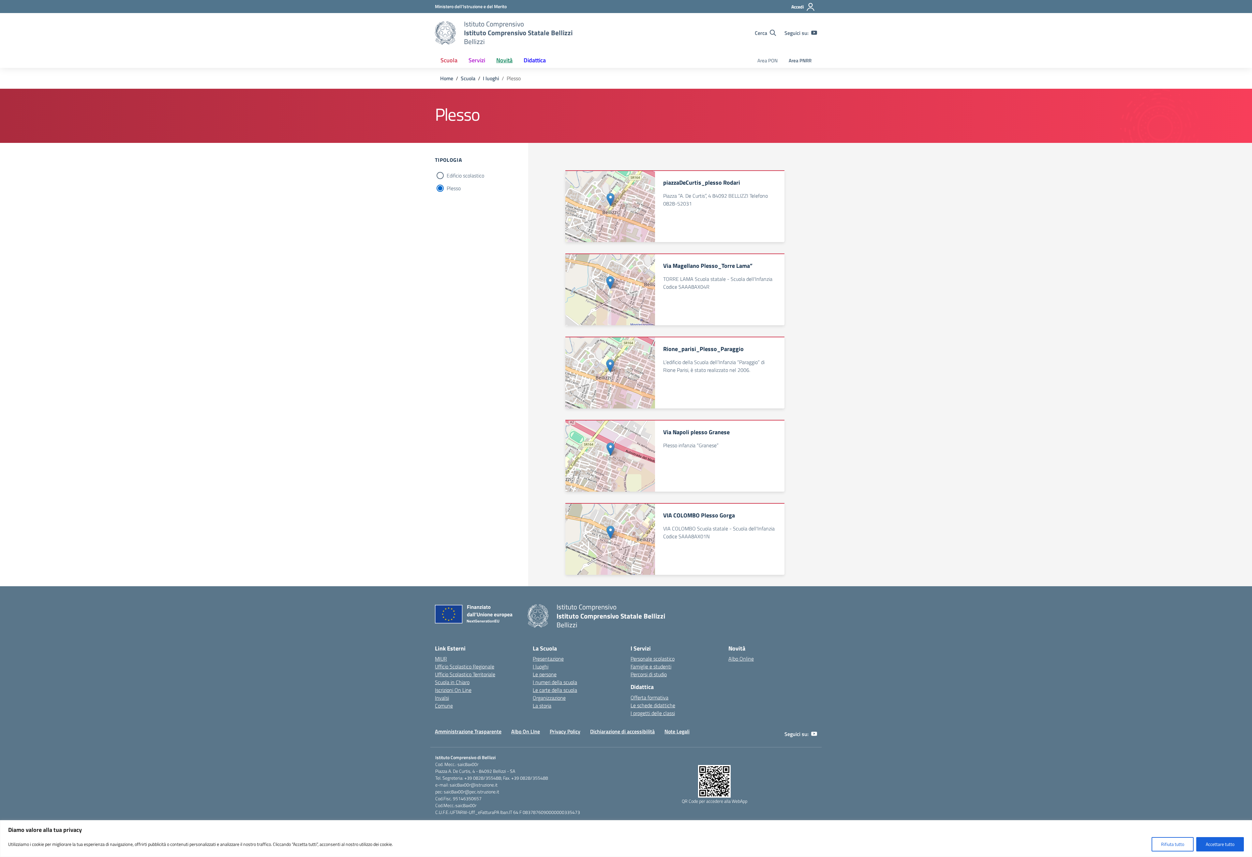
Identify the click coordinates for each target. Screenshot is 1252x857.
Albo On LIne (525, 731)
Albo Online (741, 659)
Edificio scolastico (465, 175)
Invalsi (442, 698)
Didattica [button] (535, 60)
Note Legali (677, 731)
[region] (626, 838)
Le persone (545, 674)
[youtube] (814, 33)
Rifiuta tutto (1172, 844)
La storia (542, 706)
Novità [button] (504, 60)
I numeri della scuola (555, 682)
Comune (444, 706)
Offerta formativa (649, 697)
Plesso (454, 188)
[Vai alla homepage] (445, 33)
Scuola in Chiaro (452, 682)
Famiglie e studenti (651, 666)
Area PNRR (800, 60)
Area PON (767, 60)
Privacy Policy (565, 731)
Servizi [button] (477, 60)
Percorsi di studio (649, 674)
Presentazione (548, 659)
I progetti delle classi (653, 713)
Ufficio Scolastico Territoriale (465, 674)
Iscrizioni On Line (453, 690)
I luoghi (540, 666)
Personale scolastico (653, 659)
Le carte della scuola (555, 690)
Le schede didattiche (653, 705)
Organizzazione (549, 698)
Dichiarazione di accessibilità (622, 731)
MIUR (441, 659)
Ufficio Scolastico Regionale (464, 666)
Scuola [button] (448, 60)
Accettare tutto (1220, 844)
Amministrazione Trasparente (468, 731)
